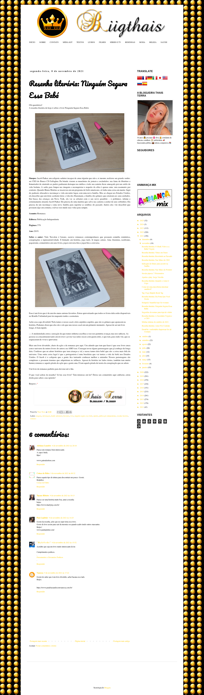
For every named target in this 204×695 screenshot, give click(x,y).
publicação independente (107, 416)
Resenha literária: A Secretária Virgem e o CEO (157, 317)
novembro (146, 243)
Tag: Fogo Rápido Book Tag (152, 293)
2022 (142, 232)
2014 (142, 395)
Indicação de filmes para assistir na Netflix (155, 264)
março (144, 359)
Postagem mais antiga (121, 641)
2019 (142, 376)
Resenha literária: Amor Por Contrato (156, 325)
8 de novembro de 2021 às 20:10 (64, 445)
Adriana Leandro (44, 445)
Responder (41, 464)
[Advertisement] (90, 56)
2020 (142, 372)
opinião (95, 416)
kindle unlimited (56, 416)
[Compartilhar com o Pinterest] (70, 412)
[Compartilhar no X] (64, 412)
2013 (142, 399)
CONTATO (54, 42)
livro (72, 416)
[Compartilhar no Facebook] (67, 412)
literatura (66, 416)
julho (144, 348)
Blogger (107, 687)
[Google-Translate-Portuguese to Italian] (154, 79)
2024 (142, 224)
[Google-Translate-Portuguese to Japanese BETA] (160, 79)
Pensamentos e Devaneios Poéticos (50, 557)
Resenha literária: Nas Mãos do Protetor (157, 269)
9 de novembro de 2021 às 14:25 (61, 517)
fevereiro (145, 363)
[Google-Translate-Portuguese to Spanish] (144, 85)
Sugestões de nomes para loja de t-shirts (157, 312)
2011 (142, 407)
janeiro (145, 367)
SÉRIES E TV (115, 42)
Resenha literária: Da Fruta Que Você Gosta (156, 297)
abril (144, 355)
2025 (142, 220)
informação (46, 416)
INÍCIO (32, 42)
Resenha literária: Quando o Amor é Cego (155, 281)
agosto (145, 344)
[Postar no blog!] (61, 412)
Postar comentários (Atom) (46, 645)
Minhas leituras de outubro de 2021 (155, 322)
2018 (142, 380)
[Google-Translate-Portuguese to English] (165, 79)
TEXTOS (80, 42)
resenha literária (122, 416)
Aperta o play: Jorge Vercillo (153, 277)
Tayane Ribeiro (43, 495)
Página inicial (80, 641)
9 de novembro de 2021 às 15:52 (64, 542)
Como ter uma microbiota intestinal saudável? (155, 287)
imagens (38, 416)
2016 (142, 387)
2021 (142, 236)
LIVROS (91, 42)
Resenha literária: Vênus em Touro (155, 252)
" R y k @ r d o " (44, 542)
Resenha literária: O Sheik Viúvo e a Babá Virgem (155, 247)
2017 (142, 384)
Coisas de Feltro (43, 473)
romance (33, 418)
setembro (145, 340)
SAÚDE (164, 42)
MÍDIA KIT (67, 42)
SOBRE (42, 42)
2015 (142, 391)
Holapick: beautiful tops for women (155, 302)
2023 (142, 228)
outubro (145, 336)
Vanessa (40, 572)
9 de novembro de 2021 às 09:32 (63, 473)
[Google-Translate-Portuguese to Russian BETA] (139, 85)
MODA (142, 42)
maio (144, 351)
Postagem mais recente (38, 641)
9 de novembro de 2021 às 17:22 (56, 572)
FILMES (102, 42)
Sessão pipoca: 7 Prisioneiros (153, 273)
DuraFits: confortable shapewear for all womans (156, 330)
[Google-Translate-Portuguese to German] (149, 79)
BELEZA (153, 42)
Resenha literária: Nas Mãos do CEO (156, 260)
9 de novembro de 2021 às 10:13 (62, 495)
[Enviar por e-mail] (58, 412)
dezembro (146, 239)
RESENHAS (130, 42)
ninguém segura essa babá (83, 416)
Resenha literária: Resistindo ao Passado (157, 256)
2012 (142, 403)
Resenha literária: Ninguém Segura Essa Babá (157, 307)
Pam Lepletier (42, 517)
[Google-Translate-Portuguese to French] (144, 79)
